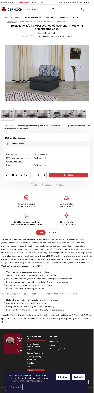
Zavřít (17, 185)
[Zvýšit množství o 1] (44, 175)
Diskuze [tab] (52, 232)
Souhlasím (78, 377)
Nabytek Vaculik (50, 33)
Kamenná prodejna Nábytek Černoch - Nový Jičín (74, 2)
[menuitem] (11, 17)
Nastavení (15, 387)
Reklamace (31, 367)
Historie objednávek (57, 349)
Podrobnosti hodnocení (61, 36)
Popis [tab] (40, 232)
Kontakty (30, 363)
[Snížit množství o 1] (32, 175)
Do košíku (68, 175)
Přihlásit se (53, 341)
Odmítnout (63, 377)
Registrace (53, 345)
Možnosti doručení (14, 161)
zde (39, 381)
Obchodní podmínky (35, 353)
